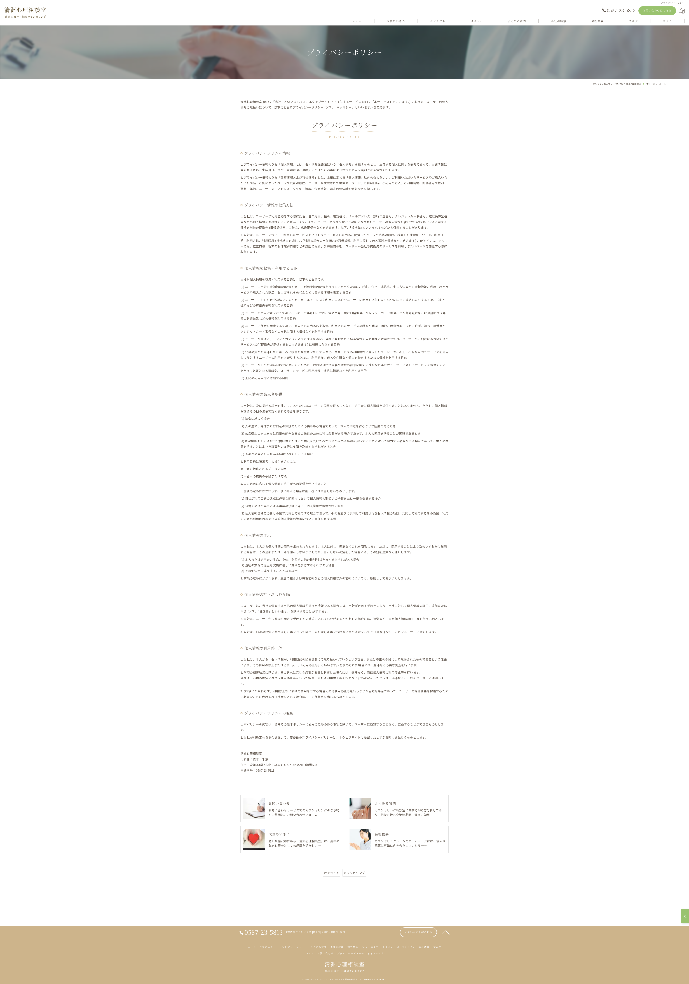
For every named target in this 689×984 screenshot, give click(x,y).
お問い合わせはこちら (657, 10)
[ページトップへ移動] (445, 932)
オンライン (331, 873)
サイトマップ (375, 953)
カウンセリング (354, 873)
